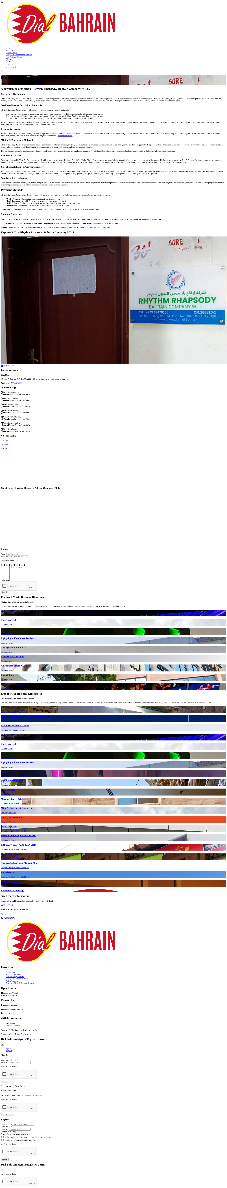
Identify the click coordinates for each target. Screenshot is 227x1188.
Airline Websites (26, 55)
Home (8, 48)
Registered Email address (10, 1095)
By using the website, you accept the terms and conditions (28, 1137)
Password (4, 1062)
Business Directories (13, 975)
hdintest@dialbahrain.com (13, 1009)
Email (3, 556)
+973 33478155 (15, 383)
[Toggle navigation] (2, 71)
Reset (22, 1086)
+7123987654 (8, 1013)
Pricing (8, 59)
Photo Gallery (8, 366)
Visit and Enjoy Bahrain (15, 977)
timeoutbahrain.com (65, 136)
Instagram (4, 440)
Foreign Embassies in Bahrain (17, 979)
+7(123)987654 (9, 918)
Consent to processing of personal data (21, 1140)
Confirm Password (8, 1132)
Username (5, 1060)
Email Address (6, 1124)
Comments (5, 580)
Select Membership (8, 1134)
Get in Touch (8, 905)
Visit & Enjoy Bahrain (14, 57)
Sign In (10, 65)
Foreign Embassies (13, 55)
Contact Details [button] (11, 53)
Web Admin (10, 1023)
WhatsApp (5, 448)
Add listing (10, 67)
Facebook (4, 444)
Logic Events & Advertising (20, 1034)
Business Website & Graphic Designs (20, 983)
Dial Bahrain (10, 972)
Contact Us (10, 61)
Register (9, 1051)
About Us (9, 50)
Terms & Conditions (13, 1026)
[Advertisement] (72, 468)
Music (37, 84)
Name (3, 554)
